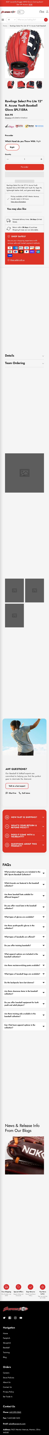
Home (5, 26)
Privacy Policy (8, 1391)
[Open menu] (3, 20)
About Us (6, 1382)
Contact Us (7, 1387)
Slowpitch (7, 1343)
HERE (30, 4)
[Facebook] (10, 1318)
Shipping (8, 118)
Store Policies (8, 1377)
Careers (6, 1372)
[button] (24, 174)
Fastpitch (6, 1338)
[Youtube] (21, 1318)
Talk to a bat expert (17, 786)
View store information (18, 202)
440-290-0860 (15, 1412)
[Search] (46, 20)
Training (6, 1352)
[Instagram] (15, 1318)
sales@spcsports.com (17, 1423)
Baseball (6, 1347)
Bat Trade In (8, 1396)
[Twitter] (4, 1318)
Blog (5, 1357)
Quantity (8, 154)
